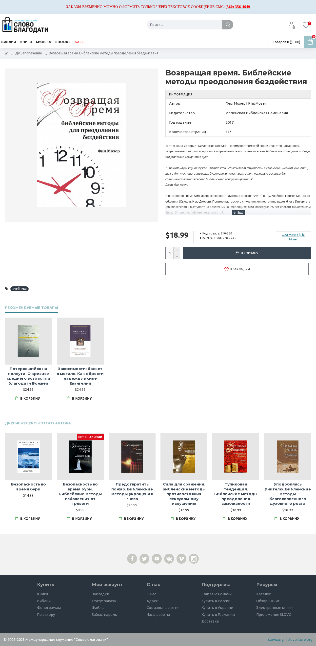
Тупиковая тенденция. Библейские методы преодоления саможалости (235, 494)
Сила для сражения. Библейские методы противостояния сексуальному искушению (184, 494)
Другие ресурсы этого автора (38, 423)
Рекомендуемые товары (31, 308)
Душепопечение (28, 53)
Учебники (19, 288)
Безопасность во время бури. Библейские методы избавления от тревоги (80, 494)
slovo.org (276, 639)
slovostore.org (300, 639)
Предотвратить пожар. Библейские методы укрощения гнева (132, 491)
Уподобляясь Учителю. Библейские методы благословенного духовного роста (288, 494)
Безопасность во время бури (28, 486)
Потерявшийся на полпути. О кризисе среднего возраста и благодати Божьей (28, 376)
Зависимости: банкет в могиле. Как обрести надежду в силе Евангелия (80, 376)
